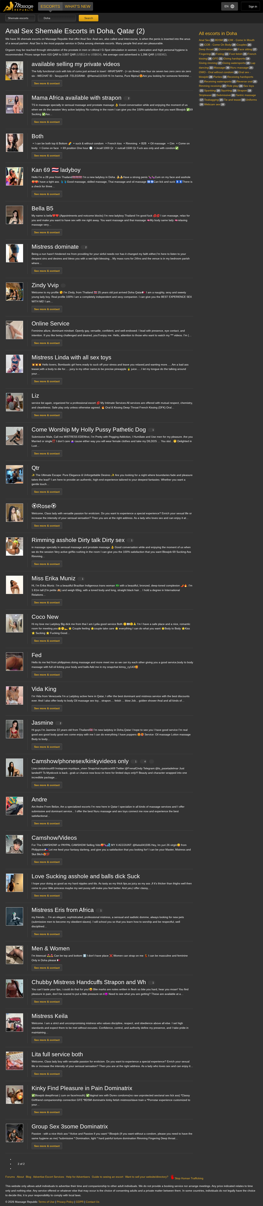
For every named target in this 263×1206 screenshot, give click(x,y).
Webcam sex (214, 104)
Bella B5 (42, 208)
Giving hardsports (236, 58)
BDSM (221, 40)
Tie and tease (234, 99)
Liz (35, 395)
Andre (39, 799)
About (20, 1176)
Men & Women (51, 948)
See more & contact (47, 83)
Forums (10, 1176)
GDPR (80, 1201)
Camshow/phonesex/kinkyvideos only (89, 761)
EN (226, 6)
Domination (228, 49)
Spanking (212, 90)
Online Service (51, 323)
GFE (217, 58)
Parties (220, 76)
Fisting (222, 53)
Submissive (226, 95)
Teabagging (213, 99)
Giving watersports (236, 62)
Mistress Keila (50, 1016)
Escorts (50, 6)
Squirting (228, 90)
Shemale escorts (18, 18)
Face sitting (247, 49)
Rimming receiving (212, 85)
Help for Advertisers (78, 1176)
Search (88, 18)
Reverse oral (246, 81)
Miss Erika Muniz (57, 578)
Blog (28, 1176)
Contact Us (92, 1201)
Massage (221, 67)
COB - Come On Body (219, 44)
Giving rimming (210, 62)
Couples (244, 44)
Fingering (206, 53)
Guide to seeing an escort (107, 1176)
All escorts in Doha (218, 33)
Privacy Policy (65, 1201)
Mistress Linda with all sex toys (71, 357)
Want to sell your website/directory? (146, 1176)
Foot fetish (237, 53)
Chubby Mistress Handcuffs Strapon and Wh (93, 982)
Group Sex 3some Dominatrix (70, 1126)
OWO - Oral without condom (218, 72)
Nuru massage (241, 67)
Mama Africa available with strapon (80, 98)
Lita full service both (57, 1054)
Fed (37, 655)
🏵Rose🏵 (44, 506)
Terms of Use (46, 1201)
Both (38, 136)
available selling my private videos (76, 64)
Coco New (45, 617)
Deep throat (208, 49)
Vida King (44, 689)
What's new (77, 6)
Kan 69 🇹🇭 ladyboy (56, 170)
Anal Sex (206, 40)
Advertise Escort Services (48, 1176)
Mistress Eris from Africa (67, 910)
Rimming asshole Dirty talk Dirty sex (82, 540)
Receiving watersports (219, 81)
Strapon (244, 90)
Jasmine (46, 722)
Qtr (35, 468)
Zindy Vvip (45, 285)
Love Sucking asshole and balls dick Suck (86, 876)
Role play (234, 85)
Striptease (207, 95)
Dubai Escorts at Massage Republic (18, 6)
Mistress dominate (59, 246)
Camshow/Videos (54, 838)
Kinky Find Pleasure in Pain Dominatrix (82, 1088)
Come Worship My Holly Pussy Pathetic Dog (93, 429)
